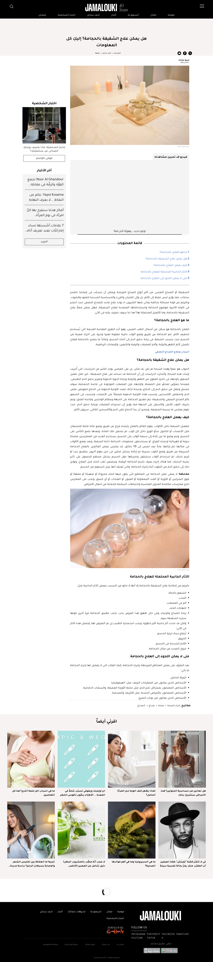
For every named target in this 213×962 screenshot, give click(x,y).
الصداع (141, 705)
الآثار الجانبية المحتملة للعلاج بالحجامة (164, 272)
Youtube (137, 938)
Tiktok (151, 938)
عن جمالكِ (106, 945)
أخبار (113, 15)
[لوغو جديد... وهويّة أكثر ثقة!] (129, 194)
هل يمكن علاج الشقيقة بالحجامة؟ (166, 259)
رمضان (42, 15)
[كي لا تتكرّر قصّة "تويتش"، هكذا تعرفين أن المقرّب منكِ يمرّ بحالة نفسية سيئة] (182, 830)
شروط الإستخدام (71, 945)
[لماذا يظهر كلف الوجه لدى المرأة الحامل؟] (131, 759)
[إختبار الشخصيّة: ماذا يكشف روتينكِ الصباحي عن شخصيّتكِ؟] (44, 125)
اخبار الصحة (173, 705)
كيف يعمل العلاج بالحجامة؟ (170, 265)
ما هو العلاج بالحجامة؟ (173, 252)
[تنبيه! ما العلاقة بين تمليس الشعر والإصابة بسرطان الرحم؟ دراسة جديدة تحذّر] (31, 830)
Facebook (168, 934)
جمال (153, 15)
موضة (171, 15)
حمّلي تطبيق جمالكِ (160, 944)
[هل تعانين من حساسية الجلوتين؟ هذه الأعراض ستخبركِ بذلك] (182, 759)
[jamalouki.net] (106, 8)
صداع (151, 705)
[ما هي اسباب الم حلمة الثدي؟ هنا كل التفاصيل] (31, 759)
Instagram (138, 934)
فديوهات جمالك (76, 912)
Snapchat (182, 934)
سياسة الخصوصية (50, 945)
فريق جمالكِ (90, 945)
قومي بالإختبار (44, 158)
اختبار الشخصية (66, 15)
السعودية (133, 15)
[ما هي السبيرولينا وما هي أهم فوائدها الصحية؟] (131, 830)
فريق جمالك (183, 60)
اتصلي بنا (120, 945)
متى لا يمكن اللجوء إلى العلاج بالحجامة (164, 278)
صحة (97, 53)
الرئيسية (117, 53)
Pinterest (153, 934)
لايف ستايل (93, 15)
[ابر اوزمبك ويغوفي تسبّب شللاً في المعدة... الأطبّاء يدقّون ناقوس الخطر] (81, 759)
